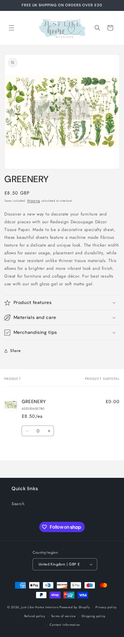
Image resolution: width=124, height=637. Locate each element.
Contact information (65, 624)
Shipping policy (93, 616)
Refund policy (34, 616)
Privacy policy (106, 607)
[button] (11, 28)
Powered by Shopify (74, 607)
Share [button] (15, 350)
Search (18, 504)
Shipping (33, 201)
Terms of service (63, 616)
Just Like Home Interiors (39, 607)
